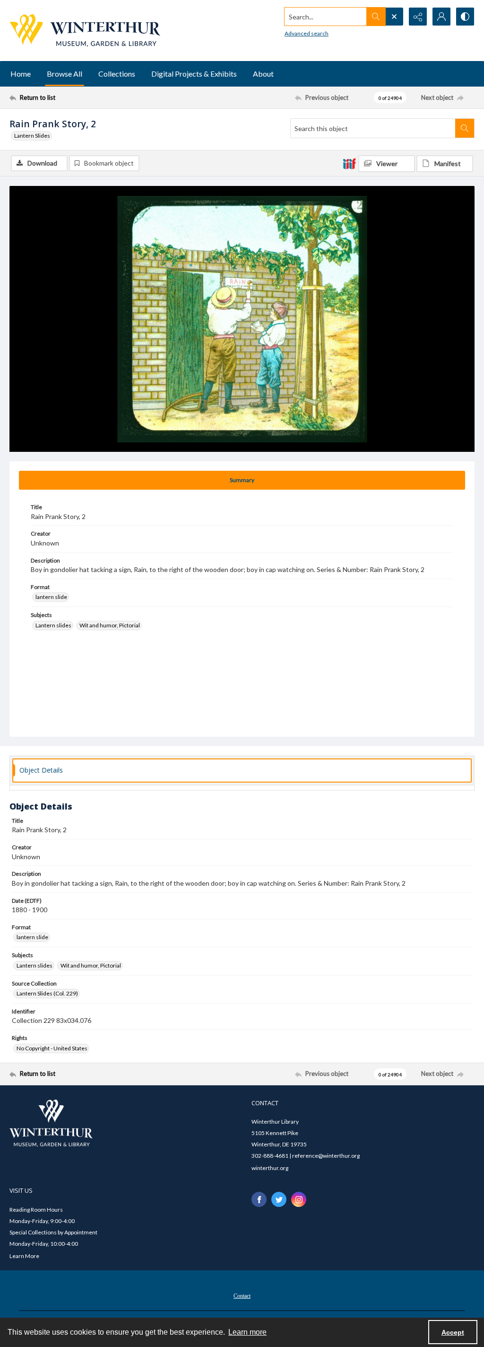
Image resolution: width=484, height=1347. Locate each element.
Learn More (24, 1255)
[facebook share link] (259, 1199)
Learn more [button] (247, 1332)
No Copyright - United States (52, 1048)
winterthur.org (269, 1167)
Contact (242, 1296)
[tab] (242, 480)
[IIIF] (349, 163)
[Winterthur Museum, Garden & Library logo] (84, 30)
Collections (116, 73)
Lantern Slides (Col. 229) (47, 993)
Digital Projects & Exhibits (194, 73)
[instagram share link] (298, 1199)
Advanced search (306, 33)
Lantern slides (53, 625)
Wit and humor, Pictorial (109, 625)
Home (20, 73)
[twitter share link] (278, 1199)
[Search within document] (464, 128)
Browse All (64, 73)
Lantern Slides (32, 135)
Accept (452, 1332)
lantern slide (51, 596)
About (263, 73)
